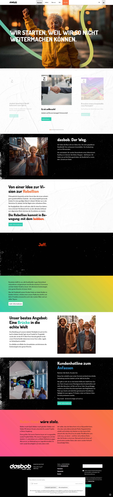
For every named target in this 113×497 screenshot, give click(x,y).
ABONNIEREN (87, 485)
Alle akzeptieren (63, 487)
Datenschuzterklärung (59, 493)
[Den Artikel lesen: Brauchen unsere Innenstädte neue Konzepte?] (92, 99)
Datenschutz (60, 471)
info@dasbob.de (64, 466)
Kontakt (59, 474)
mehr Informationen (15, 224)
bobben (46, 2)
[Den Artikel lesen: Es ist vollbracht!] (56, 104)
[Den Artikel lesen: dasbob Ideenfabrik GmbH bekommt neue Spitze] (20, 78)
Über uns (54, 2)
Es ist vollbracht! (48, 109)
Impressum (60, 468)
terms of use (91, 481)
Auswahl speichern (50, 487)
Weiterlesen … (46, 119)
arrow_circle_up (110, 495)
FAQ (59, 2)
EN (99, 2)
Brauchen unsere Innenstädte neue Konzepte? (92, 104)
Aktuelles (66, 2)
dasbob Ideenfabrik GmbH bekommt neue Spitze (19, 104)
